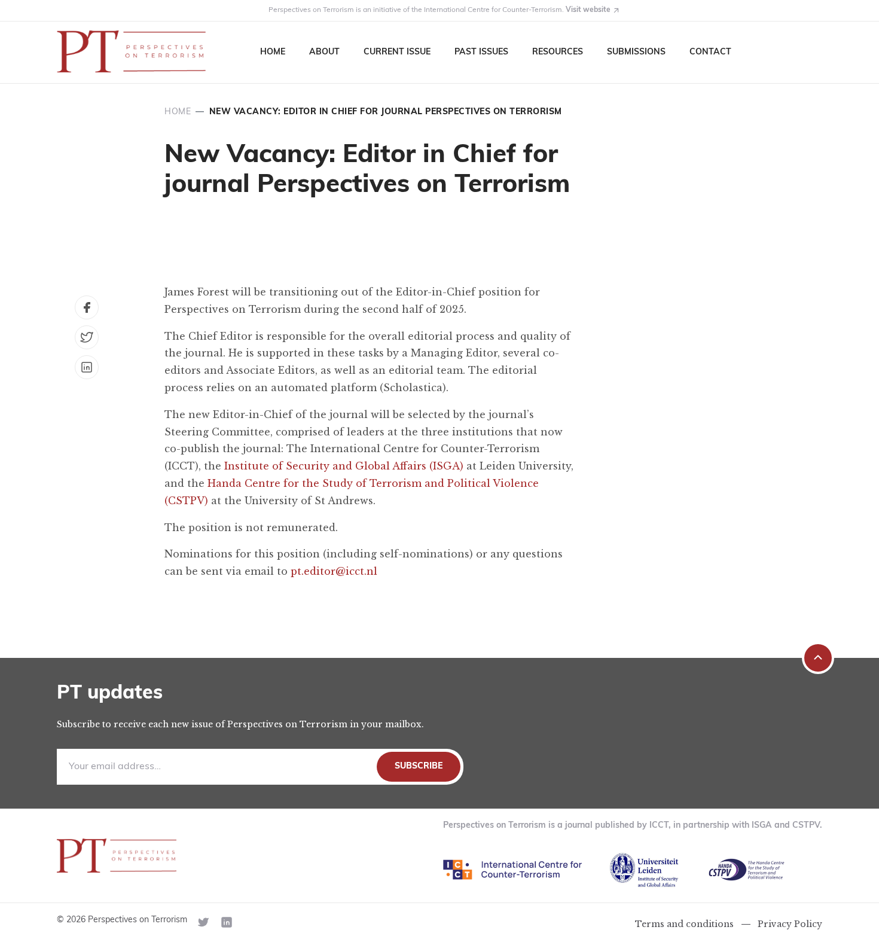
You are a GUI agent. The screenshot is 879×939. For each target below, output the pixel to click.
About (324, 52)
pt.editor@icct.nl (334, 571)
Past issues (481, 52)
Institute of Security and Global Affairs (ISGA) (343, 466)
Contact (710, 52)
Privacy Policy (790, 924)
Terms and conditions (684, 924)
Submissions (636, 52)
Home (272, 52)
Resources (557, 52)
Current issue (397, 52)
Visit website (588, 10)
